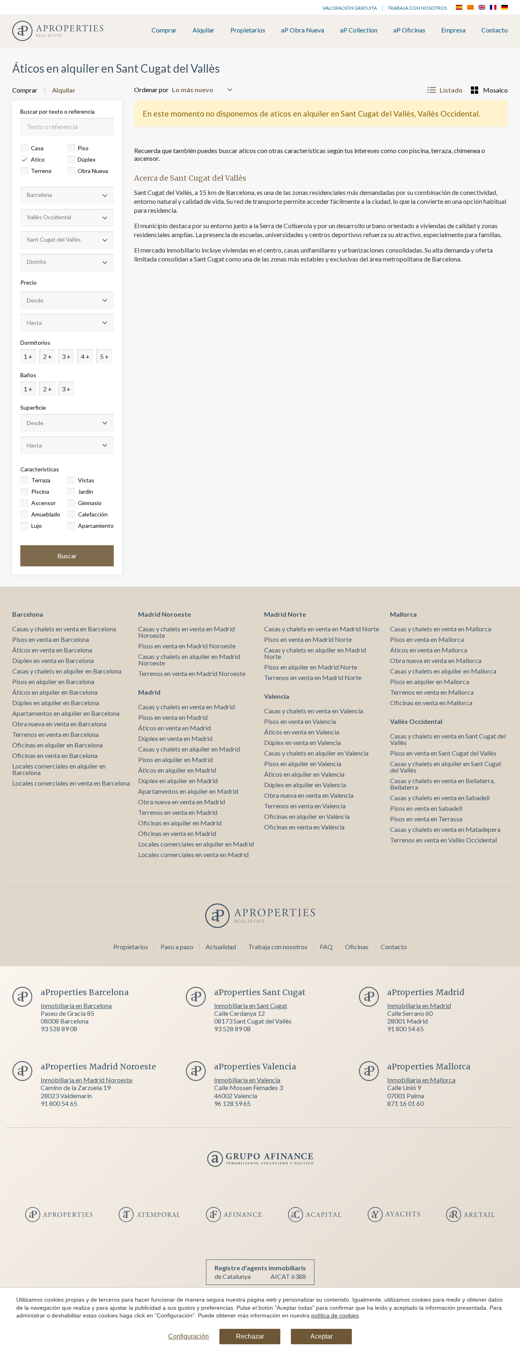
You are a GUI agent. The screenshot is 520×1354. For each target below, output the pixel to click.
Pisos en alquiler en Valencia (302, 763)
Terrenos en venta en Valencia (305, 806)
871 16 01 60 (405, 1103)
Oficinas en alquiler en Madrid (179, 823)
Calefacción (93, 514)
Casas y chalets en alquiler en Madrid (189, 749)
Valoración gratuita (350, 8)
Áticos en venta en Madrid (174, 728)
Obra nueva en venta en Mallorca (435, 660)
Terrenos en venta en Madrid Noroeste (191, 673)
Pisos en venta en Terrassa (426, 819)
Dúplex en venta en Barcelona (53, 660)
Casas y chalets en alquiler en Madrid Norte (315, 653)
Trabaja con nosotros (417, 8)
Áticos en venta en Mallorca (428, 650)
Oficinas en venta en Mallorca (431, 702)
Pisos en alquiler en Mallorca (429, 681)
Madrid (149, 692)
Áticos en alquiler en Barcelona (55, 692)
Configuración (188, 1336)
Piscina (40, 491)
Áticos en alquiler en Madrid (177, 770)
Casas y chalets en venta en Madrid (186, 706)
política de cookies (335, 1315)
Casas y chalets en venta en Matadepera (445, 829)
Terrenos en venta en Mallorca (432, 692)
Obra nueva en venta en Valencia (308, 795)
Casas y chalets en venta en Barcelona (64, 629)
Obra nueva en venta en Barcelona (59, 724)
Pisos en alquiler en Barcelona (53, 681)
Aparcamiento (95, 525)
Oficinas (356, 946)
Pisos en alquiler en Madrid (175, 759)
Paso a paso (176, 946)
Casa (37, 148)
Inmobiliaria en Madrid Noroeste (86, 1080)
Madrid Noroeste (164, 614)
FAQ (326, 946)
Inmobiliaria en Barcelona (76, 1005)
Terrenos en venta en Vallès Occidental (443, 840)
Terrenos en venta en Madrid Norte (313, 677)
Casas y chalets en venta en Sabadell (440, 797)
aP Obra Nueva (302, 30)
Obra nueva (93, 170)
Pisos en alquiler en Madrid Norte (310, 667)
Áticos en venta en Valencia (301, 732)
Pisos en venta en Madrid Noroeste (187, 646)
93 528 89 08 (59, 1028)
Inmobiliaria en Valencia (247, 1080)
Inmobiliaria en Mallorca (421, 1080)
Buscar (67, 555)
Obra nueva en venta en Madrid (181, 801)
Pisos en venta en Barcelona (50, 639)
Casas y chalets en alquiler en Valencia (316, 753)
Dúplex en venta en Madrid (175, 738)
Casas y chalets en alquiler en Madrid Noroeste (189, 659)
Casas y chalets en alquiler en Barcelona (66, 671)
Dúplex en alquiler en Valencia (305, 784)
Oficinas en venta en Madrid (177, 833)
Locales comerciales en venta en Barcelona (71, 783)
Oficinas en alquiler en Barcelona (57, 745)
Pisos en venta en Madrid (173, 717)
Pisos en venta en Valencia (300, 721)
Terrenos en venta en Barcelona (55, 734)
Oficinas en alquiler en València (307, 816)
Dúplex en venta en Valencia (302, 742)
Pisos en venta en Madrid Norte (308, 639)
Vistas (86, 480)
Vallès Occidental (416, 721)
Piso (83, 148)
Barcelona (27, 614)
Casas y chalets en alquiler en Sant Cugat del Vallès (445, 767)
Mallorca (403, 614)
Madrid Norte (285, 614)
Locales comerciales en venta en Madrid (193, 854)
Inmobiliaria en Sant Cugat (250, 1005)
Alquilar (203, 30)
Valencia (276, 696)
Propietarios (247, 30)
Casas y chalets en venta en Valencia (313, 711)
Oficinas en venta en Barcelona (55, 755)
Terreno (41, 170)
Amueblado (45, 514)
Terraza (40, 480)
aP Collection (358, 30)
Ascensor (43, 502)
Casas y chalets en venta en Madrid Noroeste (186, 632)
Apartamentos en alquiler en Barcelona (65, 713)
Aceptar (321, 1336)
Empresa (453, 30)
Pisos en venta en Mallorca (427, 639)
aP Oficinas (409, 30)
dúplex (86, 159)
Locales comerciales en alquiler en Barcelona (59, 769)
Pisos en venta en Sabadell (426, 808)
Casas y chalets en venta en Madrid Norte (321, 629)
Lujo (36, 525)
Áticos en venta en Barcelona (52, 650)
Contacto (494, 30)
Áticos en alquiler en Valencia (304, 774)
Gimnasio (90, 502)
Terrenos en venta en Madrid (177, 812)
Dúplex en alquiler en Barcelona (55, 702)
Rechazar (250, 1336)
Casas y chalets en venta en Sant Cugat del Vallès (448, 739)
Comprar (164, 30)
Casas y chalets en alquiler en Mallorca (443, 671)
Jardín (85, 491)
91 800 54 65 (405, 1028)
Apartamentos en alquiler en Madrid (188, 791)
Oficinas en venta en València (304, 827)
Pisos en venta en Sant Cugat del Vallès (443, 753)
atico (38, 159)
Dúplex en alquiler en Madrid (178, 780)
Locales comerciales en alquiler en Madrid (196, 844)
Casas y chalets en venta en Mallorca (440, 629)
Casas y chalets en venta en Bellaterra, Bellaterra (442, 784)
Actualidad (221, 946)
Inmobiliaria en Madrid (419, 1005)
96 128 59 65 (232, 1103)
